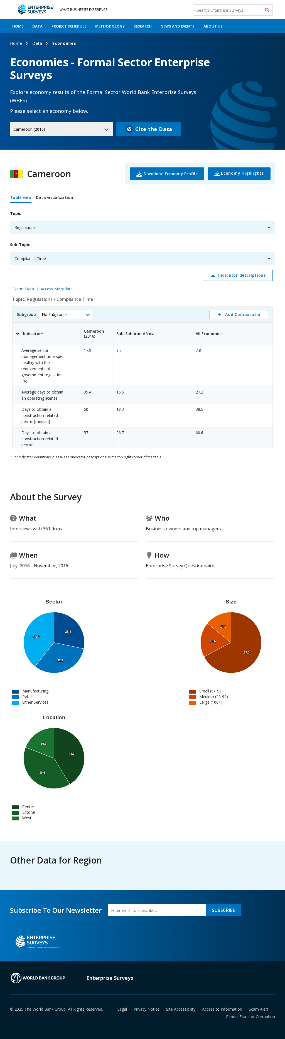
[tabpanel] (142, 326)
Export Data (23, 288)
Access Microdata (57, 288)
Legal (122, 1009)
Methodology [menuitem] (110, 26)
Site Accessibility (180, 1009)
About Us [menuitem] (213, 26)
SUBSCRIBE (223, 910)
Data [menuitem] (37, 26)
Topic (15, 213)
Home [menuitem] (17, 26)
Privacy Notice (146, 1009)
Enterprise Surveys (109, 977)
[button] (66, 314)
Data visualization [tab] (54, 197)
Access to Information (222, 1009)
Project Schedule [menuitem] (68, 26)
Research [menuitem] (143, 26)
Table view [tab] (20, 197)
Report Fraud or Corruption (250, 1016)
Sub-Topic (20, 244)
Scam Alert (258, 1009)
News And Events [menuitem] (178, 26)
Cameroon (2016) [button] (29, 129)
